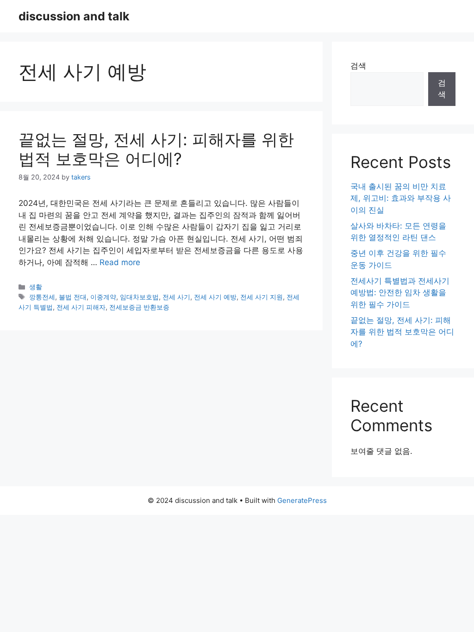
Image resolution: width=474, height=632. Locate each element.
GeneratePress (302, 500)
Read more (120, 262)
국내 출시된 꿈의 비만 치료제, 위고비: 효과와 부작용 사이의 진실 (400, 198)
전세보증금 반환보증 (139, 307)
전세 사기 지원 (261, 297)
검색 (358, 65)
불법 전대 (73, 297)
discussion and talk (74, 16)
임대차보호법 (139, 297)
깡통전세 (42, 297)
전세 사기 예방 (215, 297)
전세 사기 (176, 297)
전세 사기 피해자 (81, 307)
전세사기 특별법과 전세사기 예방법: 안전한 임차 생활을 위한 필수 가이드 (399, 292)
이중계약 (103, 297)
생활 (35, 287)
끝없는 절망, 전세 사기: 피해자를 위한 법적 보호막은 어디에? (156, 149)
